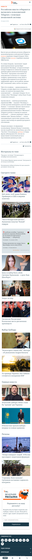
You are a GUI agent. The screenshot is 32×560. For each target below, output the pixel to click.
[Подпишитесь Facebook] (6, 540)
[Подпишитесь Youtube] (13, 540)
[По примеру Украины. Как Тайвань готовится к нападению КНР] (16, 364)
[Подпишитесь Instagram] (20, 540)
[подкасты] (12, 558)
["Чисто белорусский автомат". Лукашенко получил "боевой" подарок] (16, 210)
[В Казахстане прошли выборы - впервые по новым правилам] (16, 416)
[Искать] (27, 558)
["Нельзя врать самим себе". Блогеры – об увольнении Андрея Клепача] (16, 340)
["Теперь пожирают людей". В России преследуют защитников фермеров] (16, 445)
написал (3, 56)
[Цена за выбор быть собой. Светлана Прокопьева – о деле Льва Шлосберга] (16, 263)
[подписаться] (2, 543)
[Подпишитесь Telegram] (16, 540)
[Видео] (19, 558)
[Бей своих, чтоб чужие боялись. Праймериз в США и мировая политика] (16, 184)
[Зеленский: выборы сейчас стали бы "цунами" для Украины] (16, 393)
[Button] (14, 25)
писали (13, 58)
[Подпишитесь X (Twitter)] (9, 540)
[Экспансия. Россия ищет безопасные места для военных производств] (16, 309)
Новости (4, 6)
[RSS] (24, 540)
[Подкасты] (27, 540)
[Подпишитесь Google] (2, 540)
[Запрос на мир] (16, 288)
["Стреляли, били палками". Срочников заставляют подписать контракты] (16, 468)
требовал (20, 132)
